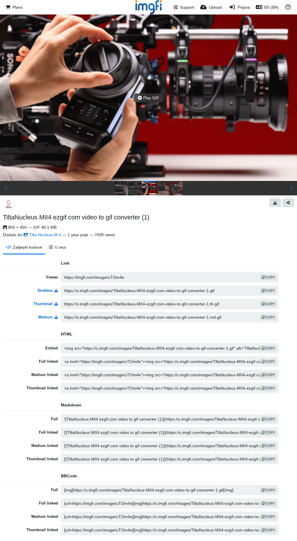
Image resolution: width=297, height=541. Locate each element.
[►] (291, 188)
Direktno (45, 290)
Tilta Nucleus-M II (45, 234)
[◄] (6, 188)
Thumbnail (43, 304)
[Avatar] (9, 204)
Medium (45, 317)
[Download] (275, 202)
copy (270, 277)
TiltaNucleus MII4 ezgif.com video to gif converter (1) (76, 217)
